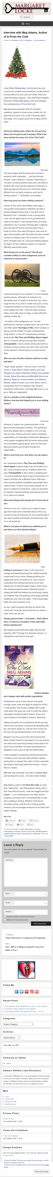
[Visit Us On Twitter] (21, 993)
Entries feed (9, 1099)
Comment (9, 860)
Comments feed (10, 1101)
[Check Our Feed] (36, 993)
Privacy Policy (8, 1118)
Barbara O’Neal (30, 373)
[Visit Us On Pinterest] (26, 993)
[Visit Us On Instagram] (31, 993)
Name (8, 893)
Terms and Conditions (11, 1136)
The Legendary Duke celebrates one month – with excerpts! (26, 1006)
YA (31, 833)
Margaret (29, 40)
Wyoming (25, 833)
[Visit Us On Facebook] (16, 993)
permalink (9, 836)
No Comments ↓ (40, 40)
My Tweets (7, 1063)
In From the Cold (27, 104)
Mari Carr (38, 389)
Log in (7, 1096)
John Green (34, 382)
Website (8, 911)
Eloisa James (29, 369)
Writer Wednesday (17, 88)
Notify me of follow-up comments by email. (21, 916)
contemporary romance (12, 831)
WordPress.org (10, 1104)
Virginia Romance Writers (13, 833)
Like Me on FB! (11, 1045)
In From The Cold (32, 831)
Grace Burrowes (18, 376)
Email (8, 902)
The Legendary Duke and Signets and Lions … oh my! (24, 1011)
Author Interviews (26, 829)
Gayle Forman (18, 382)
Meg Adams (43, 831)
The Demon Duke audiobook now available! (20, 1009)
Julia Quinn (17, 369)
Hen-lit (23, 831)
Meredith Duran (37, 376)
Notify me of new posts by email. (17, 920)
